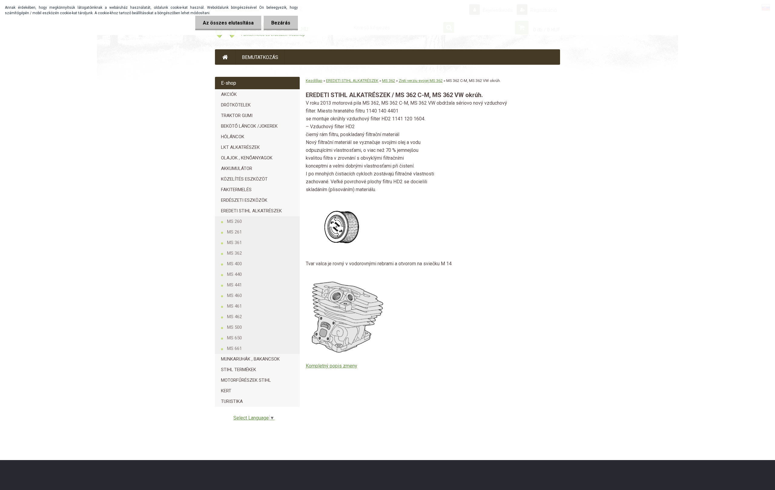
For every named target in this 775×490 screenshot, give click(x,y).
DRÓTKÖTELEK (236, 105)
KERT (226, 391)
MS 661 (234, 348)
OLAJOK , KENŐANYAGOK (246, 158)
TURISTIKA (232, 401)
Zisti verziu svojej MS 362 (421, 80)
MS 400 (234, 263)
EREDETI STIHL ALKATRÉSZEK (251, 211)
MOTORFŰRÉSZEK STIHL (246, 380)
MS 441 (234, 285)
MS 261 (234, 232)
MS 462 (234, 316)
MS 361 (234, 242)
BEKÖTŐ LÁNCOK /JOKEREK (249, 126)
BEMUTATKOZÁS (260, 57)
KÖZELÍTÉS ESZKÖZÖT (244, 179)
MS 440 (234, 274)
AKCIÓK (229, 94)
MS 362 (234, 253)
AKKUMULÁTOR (236, 168)
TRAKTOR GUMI (236, 115)
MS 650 (234, 338)
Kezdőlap (314, 80)
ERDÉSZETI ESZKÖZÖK (244, 200)
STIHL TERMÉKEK (238, 369)
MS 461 (234, 306)
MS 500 (234, 327)
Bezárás (280, 23)
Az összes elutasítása (228, 23)
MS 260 (234, 221)
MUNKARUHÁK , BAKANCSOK (250, 359)
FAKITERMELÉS (236, 189)
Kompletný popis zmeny (331, 366)
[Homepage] (225, 57)
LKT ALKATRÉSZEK (240, 147)
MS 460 (234, 295)
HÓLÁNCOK (232, 136)
